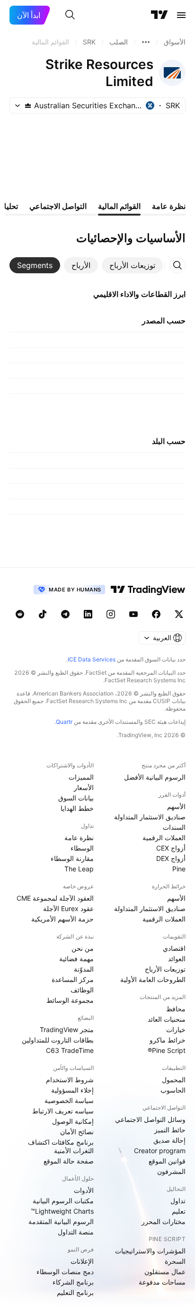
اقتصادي (174, 948)
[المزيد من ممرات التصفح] (146, 42)
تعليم (179, 1211)
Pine (179, 869)
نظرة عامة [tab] (169, 206)
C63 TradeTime (70, 1050)
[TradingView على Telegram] (65, 614)
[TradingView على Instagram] (110, 614)
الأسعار (84, 787)
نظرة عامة (79, 838)
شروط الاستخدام (70, 1080)
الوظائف (82, 990)
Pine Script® (167, 1050)
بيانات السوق (76, 798)
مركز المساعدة (73, 979)
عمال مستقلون (165, 1272)
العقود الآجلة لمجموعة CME (55, 898)
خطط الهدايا (77, 808)
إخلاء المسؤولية (72, 1090)
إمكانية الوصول (73, 1121)
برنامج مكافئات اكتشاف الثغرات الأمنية (61, 1146)
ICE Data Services (91, 659)
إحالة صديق (169, 1140)
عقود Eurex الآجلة (68, 908)
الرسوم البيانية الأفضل (155, 777)
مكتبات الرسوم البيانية (63, 1201)
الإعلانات (82, 1261)
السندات (174, 827)
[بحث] (70, 15)
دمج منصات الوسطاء (65, 1272)
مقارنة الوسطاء (72, 858)
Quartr (64, 721)
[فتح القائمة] (181, 15)
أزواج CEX (171, 848)
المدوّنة (84, 969)
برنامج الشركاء (73, 1282)
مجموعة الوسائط (70, 1000)
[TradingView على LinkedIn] (88, 614)
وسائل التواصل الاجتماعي (150, 1119)
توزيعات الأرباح (165, 969)
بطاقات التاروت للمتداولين (58, 1040)
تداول (178, 1201)
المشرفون (171, 1171)
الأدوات (84, 1190)
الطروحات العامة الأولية (153, 979)
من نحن (82, 948)
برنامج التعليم (75, 1292)
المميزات (81, 777)
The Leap (79, 869)
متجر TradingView (67, 1029)
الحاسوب (173, 1090)
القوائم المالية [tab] (119, 206)
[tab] (132, 265)
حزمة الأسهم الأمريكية (62, 919)
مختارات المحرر (164, 1221)
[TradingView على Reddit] (20, 614)
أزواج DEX (171, 858)
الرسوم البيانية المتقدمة (61, 1221)
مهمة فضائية (76, 959)
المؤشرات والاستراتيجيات (150, 1251)
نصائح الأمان (77, 1132)
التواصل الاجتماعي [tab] (58, 206)
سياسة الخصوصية (69, 1100)
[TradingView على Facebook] (156, 614)
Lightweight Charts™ (62, 1211)
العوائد (177, 959)
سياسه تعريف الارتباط (63, 1111)
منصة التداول (76, 1232)
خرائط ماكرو (168, 1040)
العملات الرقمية (164, 838)
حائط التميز (170, 1130)
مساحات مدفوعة (162, 1282)
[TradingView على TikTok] (42, 614)
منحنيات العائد (167, 1019)
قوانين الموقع (167, 1161)
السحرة (175, 1261)
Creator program (160, 1151)
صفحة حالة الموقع (69, 1161)
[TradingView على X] (179, 614)
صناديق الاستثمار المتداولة (150, 817)
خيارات (176, 1029)
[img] (28, 105)
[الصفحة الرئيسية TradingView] (159, 15)
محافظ (176, 1009)
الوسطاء (82, 848)
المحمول (174, 1080)
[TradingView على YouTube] (133, 614)
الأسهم (176, 806)
